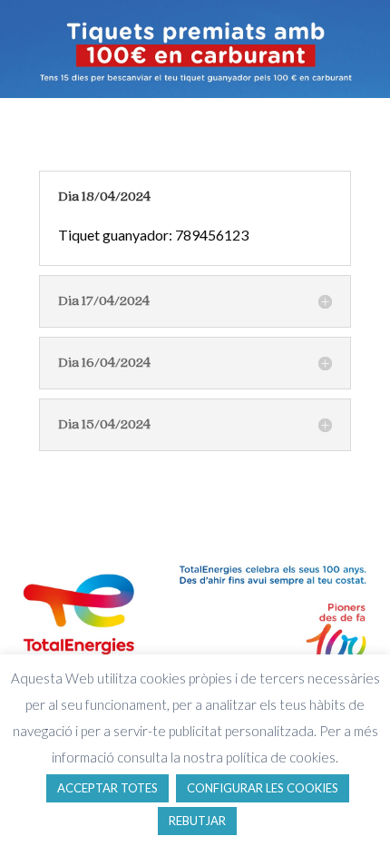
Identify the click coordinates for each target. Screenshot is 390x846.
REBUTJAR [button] (197, 820)
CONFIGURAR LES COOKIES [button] (262, 788)
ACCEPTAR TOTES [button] (107, 788)
